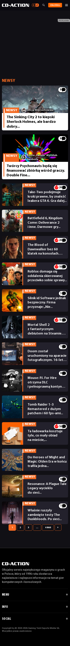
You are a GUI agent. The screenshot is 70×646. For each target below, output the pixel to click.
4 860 (48, 527)
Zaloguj (55, 5)
